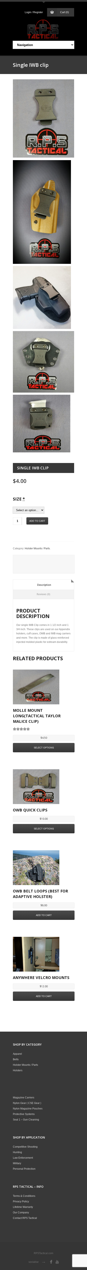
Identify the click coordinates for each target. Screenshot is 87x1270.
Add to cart (37, 521)
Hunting (17, 1152)
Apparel (17, 1053)
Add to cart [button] (44, 915)
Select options (44, 747)
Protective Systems (24, 1114)
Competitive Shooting (25, 1146)
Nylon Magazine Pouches (27, 1108)
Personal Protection (24, 1168)
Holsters (17, 1070)
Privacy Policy (21, 1201)
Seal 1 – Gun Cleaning (26, 1119)
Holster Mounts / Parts (37, 548)
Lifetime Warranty (23, 1207)
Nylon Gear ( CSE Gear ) (27, 1103)
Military (17, 1163)
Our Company (21, 1212)
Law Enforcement (23, 1157)
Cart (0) (64, 12)
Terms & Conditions (24, 1195)
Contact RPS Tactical (25, 1218)
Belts (16, 1059)
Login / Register (34, 12)
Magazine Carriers (23, 1097)
